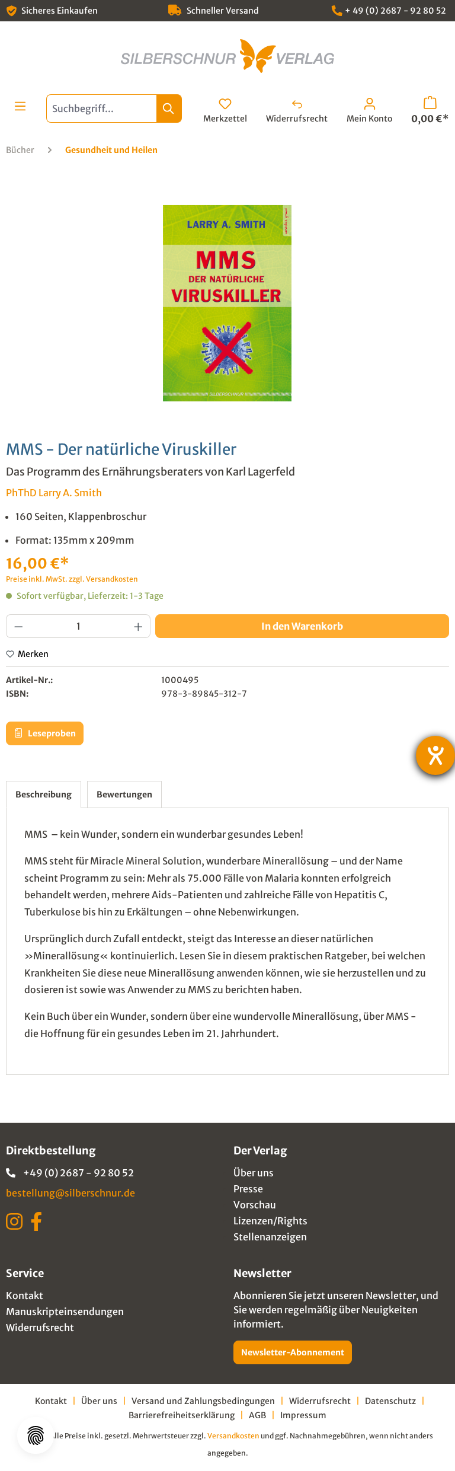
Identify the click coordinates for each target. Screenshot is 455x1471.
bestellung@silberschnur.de (70, 1193)
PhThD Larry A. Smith (54, 493)
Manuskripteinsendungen (65, 1311)
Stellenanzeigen (270, 1237)
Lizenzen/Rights (270, 1221)
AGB (257, 1415)
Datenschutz (390, 1401)
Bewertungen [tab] (124, 794)
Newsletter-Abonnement (292, 1352)
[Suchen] (169, 108)
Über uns (253, 1173)
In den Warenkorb (302, 626)
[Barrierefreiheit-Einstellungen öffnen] (435, 755)
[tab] (43, 794)
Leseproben (51, 733)
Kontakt (24, 1295)
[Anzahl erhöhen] (138, 626)
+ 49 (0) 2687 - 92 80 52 (395, 10)
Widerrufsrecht (40, 1327)
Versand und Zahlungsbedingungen (203, 1401)
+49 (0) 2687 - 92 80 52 (78, 1173)
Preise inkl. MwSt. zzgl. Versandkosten (72, 579)
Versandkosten (233, 1435)
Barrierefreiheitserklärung (182, 1415)
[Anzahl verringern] (18, 626)
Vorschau (254, 1205)
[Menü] (20, 106)
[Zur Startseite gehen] (227, 56)
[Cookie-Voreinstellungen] (35, 1435)
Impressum (303, 1415)
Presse (248, 1189)
